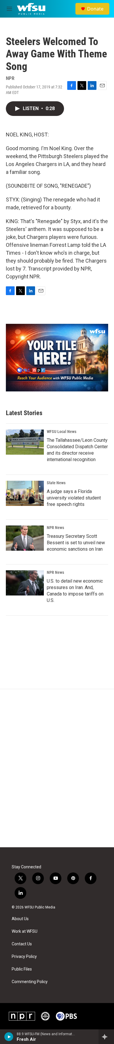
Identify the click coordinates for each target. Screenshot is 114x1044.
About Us (20, 919)
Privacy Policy (24, 956)
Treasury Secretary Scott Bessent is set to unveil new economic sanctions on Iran (76, 542)
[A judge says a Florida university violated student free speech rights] (25, 493)
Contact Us (22, 944)
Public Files (22, 969)
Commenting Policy (30, 982)
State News (56, 482)
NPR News (55, 527)
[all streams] (106, 1036)
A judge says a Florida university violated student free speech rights (74, 498)
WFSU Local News (61, 431)
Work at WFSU (24, 931)
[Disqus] (57, 768)
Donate (95, 8)
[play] (9, 1037)
